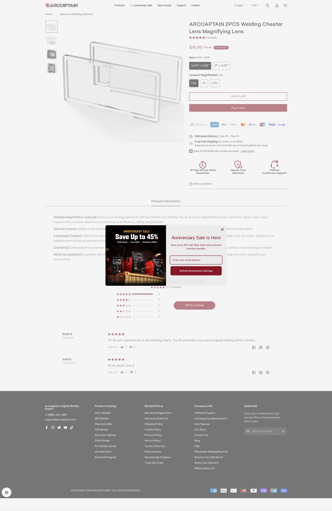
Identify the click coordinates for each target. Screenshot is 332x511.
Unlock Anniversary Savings (196, 270)
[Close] (222, 229)
